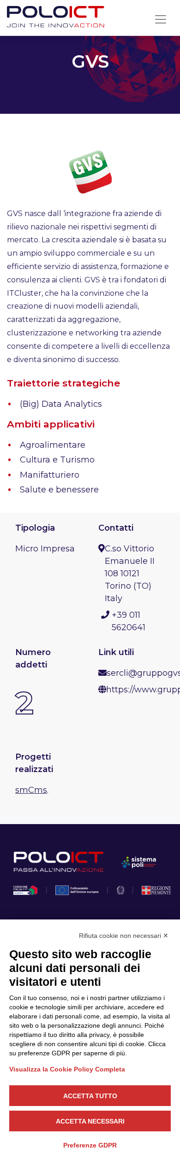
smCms (31, 790)
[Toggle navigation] (160, 19)
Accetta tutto (90, 1096)
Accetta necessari (90, 1121)
